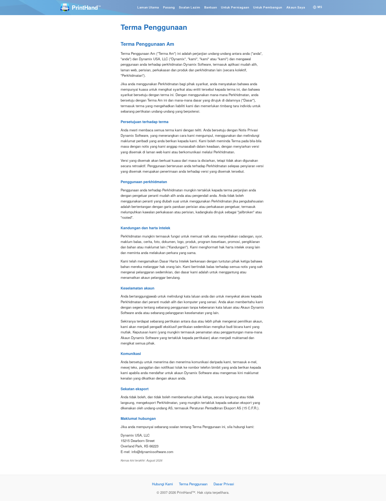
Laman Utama (148, 7)
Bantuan (210, 7)
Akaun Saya (295, 7)
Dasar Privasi (224, 483)
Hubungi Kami (162, 483)
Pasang (169, 7)
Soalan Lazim (189, 7)
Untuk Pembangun (267, 7)
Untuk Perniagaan (235, 7)
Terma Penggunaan (193, 483)
